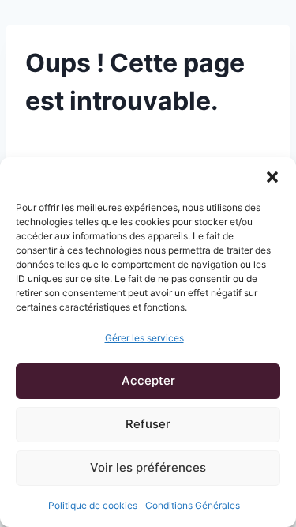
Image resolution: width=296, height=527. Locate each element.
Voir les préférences (148, 467)
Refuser (148, 423)
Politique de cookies (92, 505)
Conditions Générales (192, 505)
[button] (272, 177)
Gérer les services (144, 338)
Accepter (148, 380)
